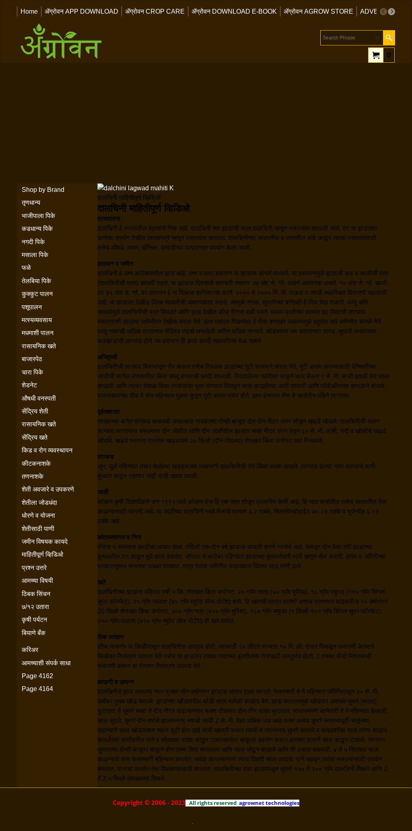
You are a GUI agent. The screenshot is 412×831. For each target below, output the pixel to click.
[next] (391, 11)
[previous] (383, 11)
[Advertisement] (206, 123)
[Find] (389, 38)
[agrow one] (61, 43)
